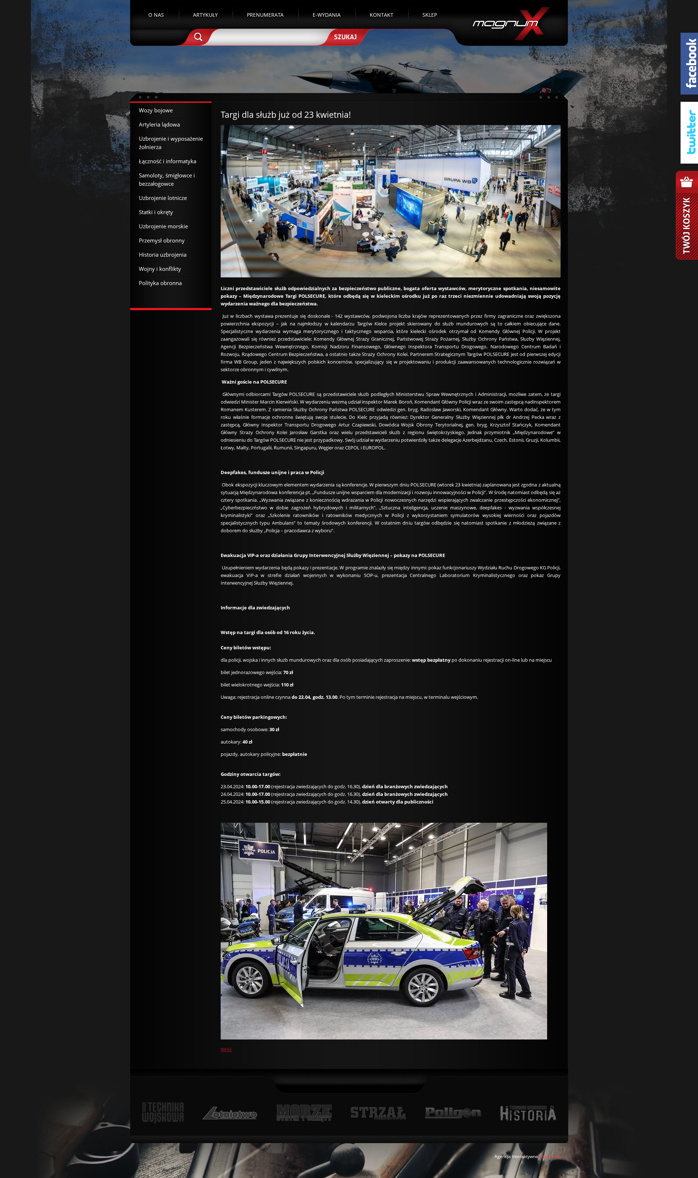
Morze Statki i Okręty (303, 1113)
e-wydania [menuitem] (327, 14)
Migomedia (550, 1156)
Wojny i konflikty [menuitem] (160, 268)
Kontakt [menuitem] (381, 14)
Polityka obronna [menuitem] (160, 283)
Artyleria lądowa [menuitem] (159, 124)
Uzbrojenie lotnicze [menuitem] (163, 197)
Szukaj (344, 36)
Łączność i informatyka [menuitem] (167, 161)
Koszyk (687, 215)
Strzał (378, 1113)
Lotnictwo (230, 1113)
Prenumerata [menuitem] (265, 14)
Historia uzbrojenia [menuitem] (162, 254)
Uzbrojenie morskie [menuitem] (163, 226)
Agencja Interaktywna (516, 1156)
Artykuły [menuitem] (205, 14)
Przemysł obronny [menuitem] (162, 240)
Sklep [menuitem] (429, 14)
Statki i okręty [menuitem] (156, 212)
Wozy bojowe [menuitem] (156, 110)
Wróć (226, 1049)
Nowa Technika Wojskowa (163, 1113)
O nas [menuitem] (156, 14)
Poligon (453, 1113)
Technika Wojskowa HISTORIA (527, 1113)
